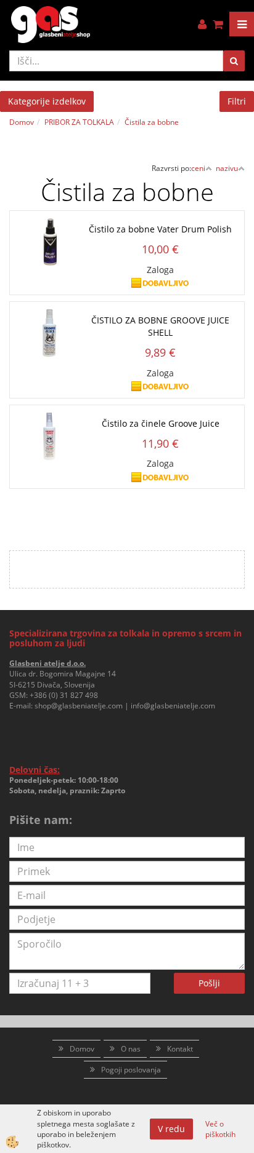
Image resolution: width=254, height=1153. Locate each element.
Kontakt (180, 1049)
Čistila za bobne (152, 122)
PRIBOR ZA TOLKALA (79, 122)
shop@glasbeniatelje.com (79, 705)
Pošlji (209, 983)
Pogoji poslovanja (131, 1069)
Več (127, 248)
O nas (131, 1049)
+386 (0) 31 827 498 (64, 695)
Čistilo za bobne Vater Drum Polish (160, 229)
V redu (171, 1129)
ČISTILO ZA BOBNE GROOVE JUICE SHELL (160, 326)
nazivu (227, 168)
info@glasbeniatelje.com (173, 705)
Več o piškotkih (220, 1129)
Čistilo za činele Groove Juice (160, 423)
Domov (21, 122)
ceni (198, 168)
